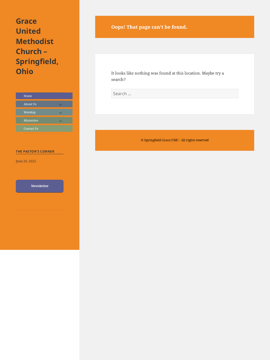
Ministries (31, 120)
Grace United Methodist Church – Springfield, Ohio (37, 46)
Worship (30, 112)
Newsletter (40, 186)
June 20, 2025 (26, 161)
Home (28, 96)
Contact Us (31, 128)
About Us (30, 104)
